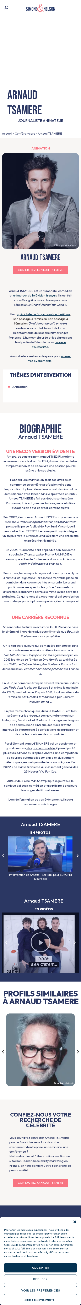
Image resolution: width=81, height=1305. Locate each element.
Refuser (40, 1279)
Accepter (40, 1268)
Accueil (7, 133)
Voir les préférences (40, 1290)
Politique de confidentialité (38, 1299)
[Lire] (40, 943)
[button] (75, 1222)
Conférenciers (25, 133)
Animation (40, 148)
